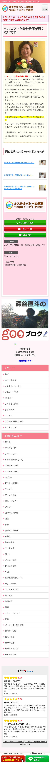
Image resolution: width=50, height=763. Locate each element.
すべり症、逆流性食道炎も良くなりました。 (19, 163)
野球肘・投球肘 (11, 483)
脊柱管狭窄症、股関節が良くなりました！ (18, 175)
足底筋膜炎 (9, 542)
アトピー (8, 507)
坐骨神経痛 (9, 643)
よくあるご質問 (11, 404)
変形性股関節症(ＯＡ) (14, 460)
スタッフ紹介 (10, 380)
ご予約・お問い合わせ (14, 421)
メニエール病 (10, 560)
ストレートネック (12, 613)
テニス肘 (8, 489)
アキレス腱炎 (10, 495)
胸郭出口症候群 (11, 531)
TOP (7, 374)
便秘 (7, 519)
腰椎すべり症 (10, 631)
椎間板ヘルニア (11, 649)
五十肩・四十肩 (11, 589)
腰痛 (7, 619)
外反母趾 (8, 595)
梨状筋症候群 (10, 566)
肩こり (8, 554)
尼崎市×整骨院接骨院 (25, 352)
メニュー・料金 (11, 392)
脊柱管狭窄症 (10, 655)
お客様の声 (9, 410)
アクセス (8, 416)
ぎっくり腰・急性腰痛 (14, 625)
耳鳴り (8, 572)
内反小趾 (8, 477)
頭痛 (7, 607)
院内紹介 (8, 398)
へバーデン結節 (11, 471)
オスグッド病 (10, 448)
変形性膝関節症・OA (14, 578)
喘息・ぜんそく (11, 501)
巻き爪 (8, 442)
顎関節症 (8, 601)
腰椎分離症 (9, 637)
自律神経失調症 (11, 513)
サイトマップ (10, 427)
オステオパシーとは (13, 386)
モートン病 (9, 548)
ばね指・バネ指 (11, 466)
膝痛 (7, 525)
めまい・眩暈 (10, 584)
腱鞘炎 (8, 536)
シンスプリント (11, 454)
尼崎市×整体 (25, 349)
